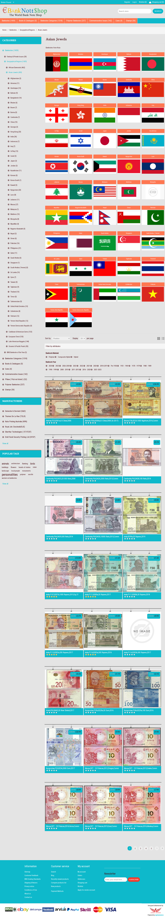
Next (157, 848)
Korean (57, 156)
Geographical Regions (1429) (17, 61)
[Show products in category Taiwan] (104, 268)
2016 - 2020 (86, 369)
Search (53, 872)
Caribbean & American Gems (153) (20, 332)
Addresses (81, 879)
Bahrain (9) (14, 93)
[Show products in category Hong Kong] (80, 115)
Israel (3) (13, 156)
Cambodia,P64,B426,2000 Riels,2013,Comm (101, 479)
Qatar (80, 233)
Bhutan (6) (14, 103)
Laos (152, 156)
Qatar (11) (14, 253)
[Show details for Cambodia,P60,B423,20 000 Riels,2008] (64, 457)
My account (82, 872)
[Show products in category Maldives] (129, 191)
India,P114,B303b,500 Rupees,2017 (137, 652)
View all (5, 443)
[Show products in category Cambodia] (129, 89)
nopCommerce (159, 915)
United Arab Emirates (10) (19, 306)
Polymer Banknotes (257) (76, 21)
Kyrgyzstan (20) (16, 190)
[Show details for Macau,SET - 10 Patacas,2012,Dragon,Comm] (103, 747)
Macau (81, 182)
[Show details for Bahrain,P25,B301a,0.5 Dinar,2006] (64, 399)
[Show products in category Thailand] (153, 268)
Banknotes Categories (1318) (51, 21)
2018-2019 (104, 366)
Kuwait (105, 156)
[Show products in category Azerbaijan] (104, 64)
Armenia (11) (15, 83)
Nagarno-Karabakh (80, 207)
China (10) (14, 122)
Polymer (51, 357)
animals (5, 463)
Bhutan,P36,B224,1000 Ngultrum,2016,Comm (141, 421)
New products (56, 886)
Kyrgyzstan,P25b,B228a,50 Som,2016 (99, 710)
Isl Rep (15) (14, 151)
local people (15, 471)
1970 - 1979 (136, 366)
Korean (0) (14, 175)
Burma (105, 80)
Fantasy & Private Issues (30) (17, 57)
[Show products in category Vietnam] (153, 294)
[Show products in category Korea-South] (80, 166)
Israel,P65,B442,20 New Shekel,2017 (60, 710)
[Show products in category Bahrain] (129, 64)
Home (4, 30)
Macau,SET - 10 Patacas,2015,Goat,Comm (101, 826)
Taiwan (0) (14, 282)
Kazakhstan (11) (16, 171)
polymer (23, 474)
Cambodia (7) (15, 117)
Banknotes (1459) (8, 21)
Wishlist (80, 886)
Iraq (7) (13, 146)
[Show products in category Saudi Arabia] (104, 243)
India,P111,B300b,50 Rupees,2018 (137, 594)
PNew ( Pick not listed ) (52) (16, 379)
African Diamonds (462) (17, 67)
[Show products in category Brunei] (80, 89)
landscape (5, 471)
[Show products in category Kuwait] (104, 166)
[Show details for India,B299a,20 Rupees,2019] (142, 515)
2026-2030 (66, 366)
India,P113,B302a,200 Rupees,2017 (59, 652)
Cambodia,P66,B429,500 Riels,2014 (59, 537)
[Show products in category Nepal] (104, 217)
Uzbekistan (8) (15, 311)
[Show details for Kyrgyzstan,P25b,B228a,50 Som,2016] (103, 689)
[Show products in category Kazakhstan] (153, 140)
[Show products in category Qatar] (80, 243)
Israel (80, 131)
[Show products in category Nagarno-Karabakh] (80, 217)
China (153, 80)
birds (32, 463)
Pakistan (152, 207)
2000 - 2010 (64, 369)
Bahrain (129, 54)
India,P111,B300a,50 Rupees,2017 (98, 594)
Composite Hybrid (64, 357)
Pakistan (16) (15, 243)
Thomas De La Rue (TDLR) (15, 416)
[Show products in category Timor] (56, 294)
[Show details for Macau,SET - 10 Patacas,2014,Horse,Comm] (64, 805)
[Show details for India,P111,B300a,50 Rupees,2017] (103, 573)
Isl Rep (57, 131)
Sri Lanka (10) (15, 272)
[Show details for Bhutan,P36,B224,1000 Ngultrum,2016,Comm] (142, 399)
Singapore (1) (15, 263)
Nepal (105, 207)
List (162, 338)
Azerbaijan (105, 54)
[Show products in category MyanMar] (56, 217)
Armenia (80, 54)
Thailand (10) (15, 292)
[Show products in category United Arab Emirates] (104, 294)
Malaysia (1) (15, 209)
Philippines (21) (16, 248)
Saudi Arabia (104, 233)
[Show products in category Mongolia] (153, 191)
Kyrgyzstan (129, 156)
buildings (5, 467)
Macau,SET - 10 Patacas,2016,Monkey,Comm (141, 826)
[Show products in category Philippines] (56, 243)
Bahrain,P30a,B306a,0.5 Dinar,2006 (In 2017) (101, 421)
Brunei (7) (14, 107)
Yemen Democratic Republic (80, 310)
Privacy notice (29, 886)
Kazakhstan (153, 131)
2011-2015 (75, 369)
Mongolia (153, 182)
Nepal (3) (14, 234)
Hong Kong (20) (16, 132)
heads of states (24, 467)
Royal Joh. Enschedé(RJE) (15, 427)
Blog (52, 875)
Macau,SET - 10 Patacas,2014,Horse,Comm (62, 826)
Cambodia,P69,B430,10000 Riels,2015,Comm (102, 537)
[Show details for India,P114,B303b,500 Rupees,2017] (142, 631)
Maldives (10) (15, 214)
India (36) (14, 137)
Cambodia (129, 80)
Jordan (129, 131)
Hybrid (76, 357)
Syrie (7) (13, 277)
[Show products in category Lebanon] (56, 191)
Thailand (153, 259)
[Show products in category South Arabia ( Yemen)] (153, 243)
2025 (57, 366)
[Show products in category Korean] (56, 166)
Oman (129, 207)
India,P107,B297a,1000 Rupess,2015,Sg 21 (62, 594)
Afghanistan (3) (16, 78)
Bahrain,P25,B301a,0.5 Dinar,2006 (58, 421)
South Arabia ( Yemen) (153, 233)
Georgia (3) (14, 127)
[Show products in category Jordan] (129, 140)
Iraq (153, 105)
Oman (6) (14, 238)
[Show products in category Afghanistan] (56, 64)
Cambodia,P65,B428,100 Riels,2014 (137, 479)
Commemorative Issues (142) (100, 21)
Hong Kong (80, 105)
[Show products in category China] (153, 89)
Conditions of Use (31, 890)
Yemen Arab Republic (56, 310)
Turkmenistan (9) (16, 301)
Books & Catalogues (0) (28, 21)
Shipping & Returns (31, 883)
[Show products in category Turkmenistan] (80, 294)
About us (28, 894)
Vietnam (153, 284)
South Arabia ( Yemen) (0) (19, 267)
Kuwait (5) (14, 185)
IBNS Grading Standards (33, 879)
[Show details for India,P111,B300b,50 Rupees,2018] (142, 573)
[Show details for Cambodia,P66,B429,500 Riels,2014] (64, 515)
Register (127, 2)
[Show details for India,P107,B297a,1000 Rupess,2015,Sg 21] (64, 573)
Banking (25, 464)
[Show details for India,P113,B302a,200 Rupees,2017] (64, 631)
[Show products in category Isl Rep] (56, 140)
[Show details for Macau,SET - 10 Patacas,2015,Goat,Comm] (103, 805)
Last (162, 848)
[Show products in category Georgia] (56, 115)
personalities (10, 474)
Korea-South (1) (16, 180)
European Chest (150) (16, 337)
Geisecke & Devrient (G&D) (15, 411)
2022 (81, 366)
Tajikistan (129, 259)
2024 (50, 366)
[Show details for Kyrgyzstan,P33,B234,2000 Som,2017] (64, 747)
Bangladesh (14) (16, 98)
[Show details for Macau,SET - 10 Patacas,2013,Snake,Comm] (142, 747)
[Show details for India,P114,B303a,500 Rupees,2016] (103, 631)
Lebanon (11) (15, 200)
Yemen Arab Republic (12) (19, 321)
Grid (158, 338)
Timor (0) (14, 297)
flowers (13, 467)
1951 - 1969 (124, 366)
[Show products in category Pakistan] (153, 217)
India (104, 105)
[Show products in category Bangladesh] (153, 64)
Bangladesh (153, 54)
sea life (30, 474)
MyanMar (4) (15, 224)
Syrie (80, 259)
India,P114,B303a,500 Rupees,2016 (98, 652)
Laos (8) (13, 195)
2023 (74, 366)
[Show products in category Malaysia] (104, 191)
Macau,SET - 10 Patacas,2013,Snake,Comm (140, 768)
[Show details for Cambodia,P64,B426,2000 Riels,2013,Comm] (103, 457)
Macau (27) (14, 204)
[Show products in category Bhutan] (56, 89)
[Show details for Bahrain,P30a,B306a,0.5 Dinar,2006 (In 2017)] (103, 399)
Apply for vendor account (86, 890)
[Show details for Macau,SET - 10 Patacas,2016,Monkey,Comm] (142, 805)
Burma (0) (14, 112)
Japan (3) (14, 161)
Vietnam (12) (15, 316)
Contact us (28, 897)
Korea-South (80, 156)
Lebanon (56, 182)
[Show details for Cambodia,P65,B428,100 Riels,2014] (142, 457)
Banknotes (13, 30)
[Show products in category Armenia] (80, 64)
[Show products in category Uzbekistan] (129, 294)
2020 (95, 366)
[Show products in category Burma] (104, 89)
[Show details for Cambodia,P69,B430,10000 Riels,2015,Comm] (103, 515)
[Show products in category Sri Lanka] (56, 268)
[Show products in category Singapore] (129, 243)
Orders (80, 875)
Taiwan (105, 259)
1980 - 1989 (147, 366)
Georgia (56, 105)
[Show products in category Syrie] (80, 268)
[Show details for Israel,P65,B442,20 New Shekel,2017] (64, 689)
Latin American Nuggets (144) (19, 341)
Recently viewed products (60, 879)
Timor (56, 284)
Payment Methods (57, 891)
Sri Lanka (56, 259)
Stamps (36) (131, 21)
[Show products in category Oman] (129, 217)
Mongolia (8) (15, 219)
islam (35, 467)
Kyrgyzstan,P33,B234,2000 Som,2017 (60, 768)
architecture (15, 464)
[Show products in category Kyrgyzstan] (129, 166)
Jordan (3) (14, 166)
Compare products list (58, 883)
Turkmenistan (81, 284)
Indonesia (129, 105)
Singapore (129, 233)
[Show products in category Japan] (104, 140)
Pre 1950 (114, 366)
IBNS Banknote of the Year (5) (17, 352)
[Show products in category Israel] (80, 140)
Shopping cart (82, 883)
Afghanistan (56, 54)
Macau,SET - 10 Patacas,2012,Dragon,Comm (102, 768)
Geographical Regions (27, 30)
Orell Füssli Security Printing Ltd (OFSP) (20, 437)
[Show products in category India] (104, 115)
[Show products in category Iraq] (153, 115)
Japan (105, 131)
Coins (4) (119, 21)
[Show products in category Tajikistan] (129, 268)
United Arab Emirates (105, 284)
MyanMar (56, 207)
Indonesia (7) (15, 141)
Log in (135, 2)
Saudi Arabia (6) (16, 258)
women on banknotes (9, 478)
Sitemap (27, 872)
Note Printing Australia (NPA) (16, 421)
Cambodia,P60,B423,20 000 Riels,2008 (60, 479)
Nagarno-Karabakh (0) (18, 229)
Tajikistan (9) (15, 287)
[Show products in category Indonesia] (129, 115)
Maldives (129, 182)
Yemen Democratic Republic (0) (21, 326)
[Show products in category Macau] (80, 191)
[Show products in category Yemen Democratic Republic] (80, 319)
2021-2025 (97, 369)
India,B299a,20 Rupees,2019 (134, 537)
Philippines (56, 233)
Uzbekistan (129, 284)
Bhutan (57, 80)
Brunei (81, 80)
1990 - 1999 (53, 369)
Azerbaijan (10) (16, 88)
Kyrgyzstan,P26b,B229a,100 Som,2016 (139, 710)
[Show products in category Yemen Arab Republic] (56, 319)
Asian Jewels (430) (15, 72)
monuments (26, 471)
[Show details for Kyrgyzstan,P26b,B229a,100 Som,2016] (142, 689)
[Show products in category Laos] (153, 166)
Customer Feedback (31, 875)
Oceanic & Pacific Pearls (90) (18, 346)
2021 (88, 366)
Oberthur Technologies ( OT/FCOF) (18, 432)
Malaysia (104, 182)
